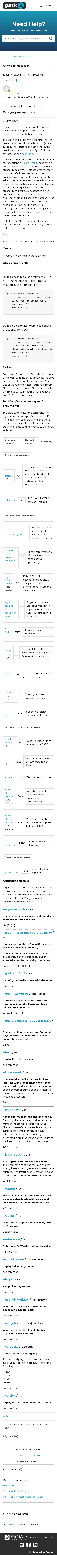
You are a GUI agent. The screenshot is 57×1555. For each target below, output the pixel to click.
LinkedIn (16, 1438)
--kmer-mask (8, 651)
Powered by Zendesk (44, 1552)
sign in (13, 1524)
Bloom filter (28, 163)
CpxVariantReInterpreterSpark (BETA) (23, 1496)
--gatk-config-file (9, 743)
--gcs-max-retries (8, 580)
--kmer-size (8, 673)
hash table (27, 153)
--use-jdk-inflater (9, 819)
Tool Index (18, 56)
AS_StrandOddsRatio (14, 1491)
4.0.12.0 (31, 56)
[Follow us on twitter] (22, 1545)
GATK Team (12, 93)
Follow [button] (9, 80)
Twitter (10, 1438)
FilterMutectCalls (12, 1485)
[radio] (20, 1455)
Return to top (13, 1416)
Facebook (5, 1438)
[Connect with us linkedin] (35, 1545)
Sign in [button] (48, 6)
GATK (6, 56)
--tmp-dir (10, 777)
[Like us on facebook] (28, 1545)
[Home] (14, 5)
